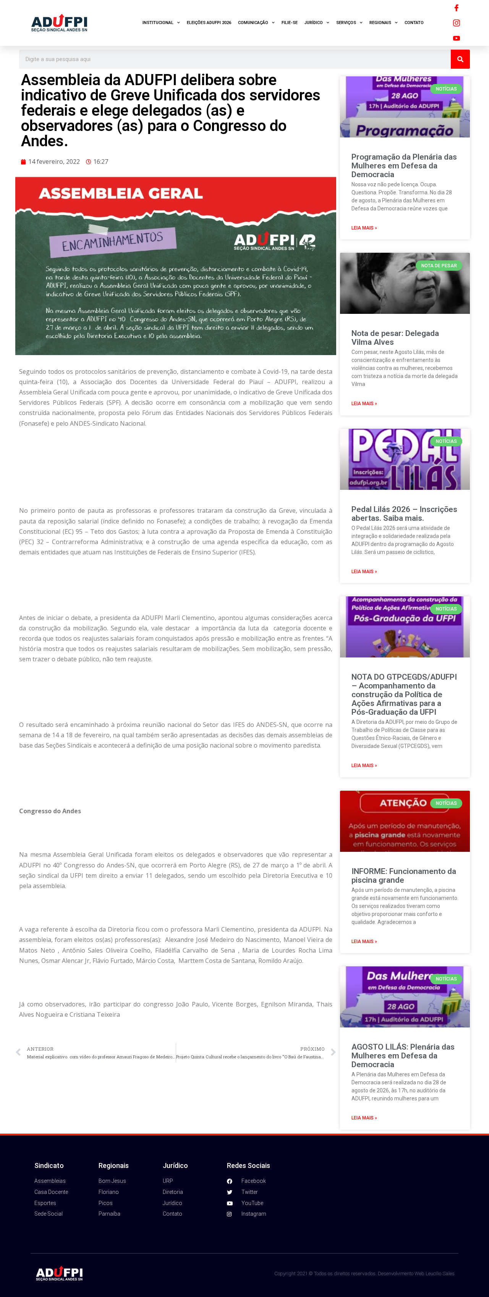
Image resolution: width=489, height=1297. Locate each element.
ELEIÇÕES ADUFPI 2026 (209, 22)
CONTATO (414, 22)
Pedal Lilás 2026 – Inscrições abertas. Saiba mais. (404, 514)
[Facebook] (456, 7)
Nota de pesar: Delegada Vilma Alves (395, 338)
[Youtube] (456, 38)
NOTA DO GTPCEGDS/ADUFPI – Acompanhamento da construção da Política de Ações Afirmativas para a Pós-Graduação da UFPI (404, 694)
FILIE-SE (290, 22)
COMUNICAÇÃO (253, 22)
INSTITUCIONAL (157, 22)
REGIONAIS (380, 22)
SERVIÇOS (346, 22)
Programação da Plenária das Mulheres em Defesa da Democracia (404, 165)
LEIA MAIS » (364, 228)
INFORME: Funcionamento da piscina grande (403, 876)
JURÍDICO (313, 22)
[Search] (460, 59)
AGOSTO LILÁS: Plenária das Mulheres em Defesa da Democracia (403, 1055)
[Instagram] (456, 23)
